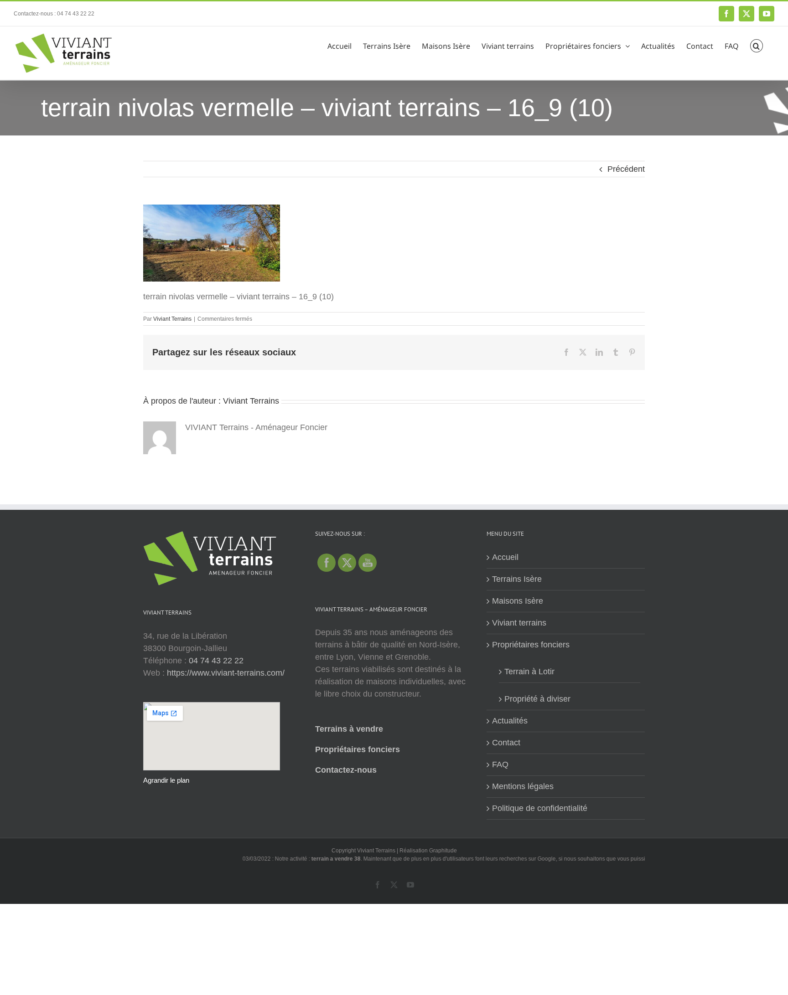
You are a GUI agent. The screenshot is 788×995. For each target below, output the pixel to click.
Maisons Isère (517, 600)
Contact (506, 742)
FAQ (500, 764)
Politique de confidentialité (539, 808)
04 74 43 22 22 (216, 660)
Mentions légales (523, 786)
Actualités (510, 720)
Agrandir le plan (166, 780)
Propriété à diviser (537, 698)
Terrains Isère (517, 579)
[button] (756, 44)
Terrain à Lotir (529, 671)
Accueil (505, 557)
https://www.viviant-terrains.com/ (226, 672)
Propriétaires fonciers (357, 749)
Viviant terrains (519, 622)
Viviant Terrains (172, 319)
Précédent (626, 169)
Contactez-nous (346, 769)
